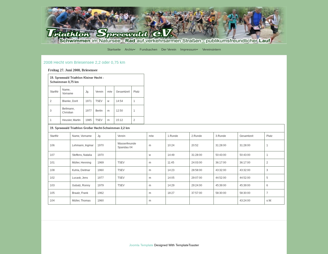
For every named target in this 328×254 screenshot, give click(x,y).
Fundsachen (148, 49)
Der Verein (168, 49)
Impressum (188, 49)
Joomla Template (141, 245)
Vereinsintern (211, 49)
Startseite (114, 49)
